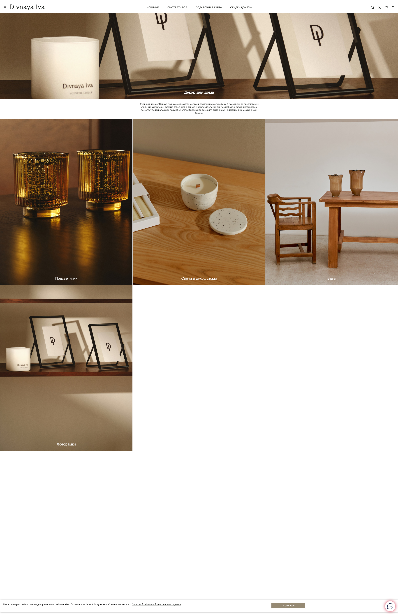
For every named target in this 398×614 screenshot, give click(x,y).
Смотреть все (177, 7)
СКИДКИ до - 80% (241, 7)
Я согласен (288, 605)
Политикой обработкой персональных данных (156, 604)
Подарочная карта (209, 7)
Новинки (153, 7)
